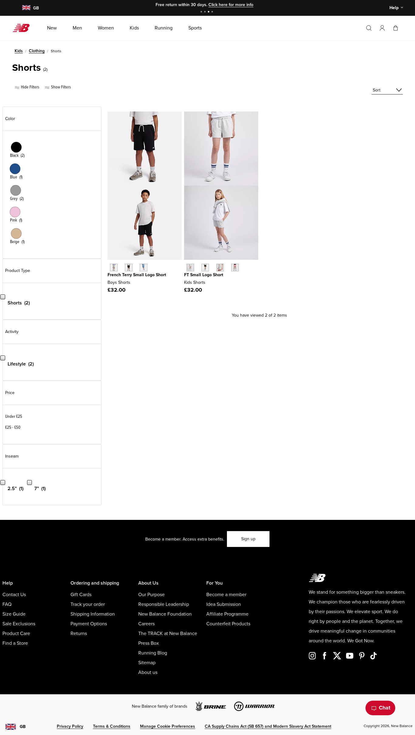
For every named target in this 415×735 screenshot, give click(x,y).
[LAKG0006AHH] (190, 268)
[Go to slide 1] (202, 12)
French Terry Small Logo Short (137, 274)
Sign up (248, 538)
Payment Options (88, 624)
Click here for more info (230, 4)
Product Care (16, 633)
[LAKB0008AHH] (114, 268)
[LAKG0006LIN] (220, 268)
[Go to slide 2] (206, 12)
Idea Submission (223, 604)
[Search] (369, 28)
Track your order (87, 604)
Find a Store (15, 643)
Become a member (226, 595)
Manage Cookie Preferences (167, 726)
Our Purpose (151, 595)
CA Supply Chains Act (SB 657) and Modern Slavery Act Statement (268, 726)
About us (147, 672)
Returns (78, 633)
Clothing (37, 50)
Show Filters (60, 87)
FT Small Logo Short (203, 274)
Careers (146, 624)
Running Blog (152, 653)
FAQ (7, 604)
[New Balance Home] (23, 28)
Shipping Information (92, 614)
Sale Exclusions (18, 624)
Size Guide (14, 614)
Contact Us (14, 595)
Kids (19, 50)
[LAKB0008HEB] (144, 268)
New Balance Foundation (165, 614)
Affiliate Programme (227, 614)
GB (23, 726)
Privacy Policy (70, 726)
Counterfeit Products (228, 624)
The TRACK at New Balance (167, 633)
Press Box (148, 643)
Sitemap (147, 663)
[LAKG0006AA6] (235, 268)
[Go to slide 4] (213, 12)
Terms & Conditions (111, 726)
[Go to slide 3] (209, 12)
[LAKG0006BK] (205, 268)
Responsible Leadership (163, 604)
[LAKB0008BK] (129, 268)
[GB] (26, 8)
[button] (382, 28)
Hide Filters (29, 87)
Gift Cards (80, 595)
